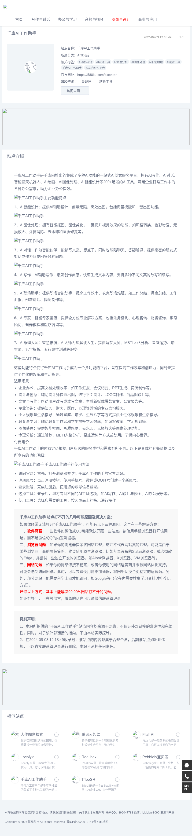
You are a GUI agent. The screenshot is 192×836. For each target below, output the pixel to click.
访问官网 (74, 91)
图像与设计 (120, 20)
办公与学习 (67, 20)
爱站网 (87, 81)
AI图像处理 (138, 62)
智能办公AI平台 (95, 68)
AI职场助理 (156, 62)
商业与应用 (147, 20)
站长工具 (105, 81)
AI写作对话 (85, 62)
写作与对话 (40, 20)
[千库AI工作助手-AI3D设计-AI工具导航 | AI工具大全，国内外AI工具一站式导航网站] (20, 6)
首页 (19, 20)
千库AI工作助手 (72, 68)
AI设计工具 (103, 62)
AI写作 (153, 175)
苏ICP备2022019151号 (81, 822)
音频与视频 (94, 20)
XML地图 (102, 822)
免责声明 (98, 812)
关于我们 (84, 812)
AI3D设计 (84, 55)
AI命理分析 (121, 62)
